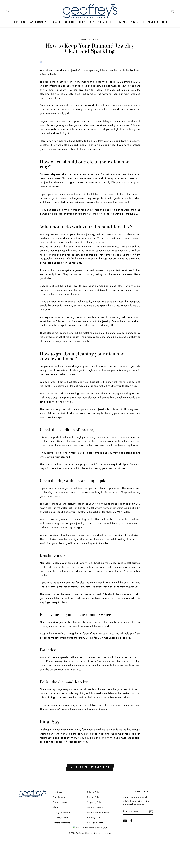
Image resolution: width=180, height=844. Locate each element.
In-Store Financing (155, 22)
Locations (19, 22)
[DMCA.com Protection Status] (90, 827)
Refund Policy (94, 797)
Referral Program (95, 822)
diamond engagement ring (116, 393)
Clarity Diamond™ (101, 22)
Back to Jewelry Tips (92, 767)
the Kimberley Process (98, 812)
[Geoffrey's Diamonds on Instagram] (125, 820)
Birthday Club (94, 817)
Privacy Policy (93, 792)
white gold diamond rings (70, 145)
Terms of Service (95, 807)
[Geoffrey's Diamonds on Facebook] (131, 820)
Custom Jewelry (128, 22)
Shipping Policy (95, 802)
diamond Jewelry (71, 174)
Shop (82, 22)
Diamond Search (63, 22)
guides (83, 39)
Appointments (39, 22)
